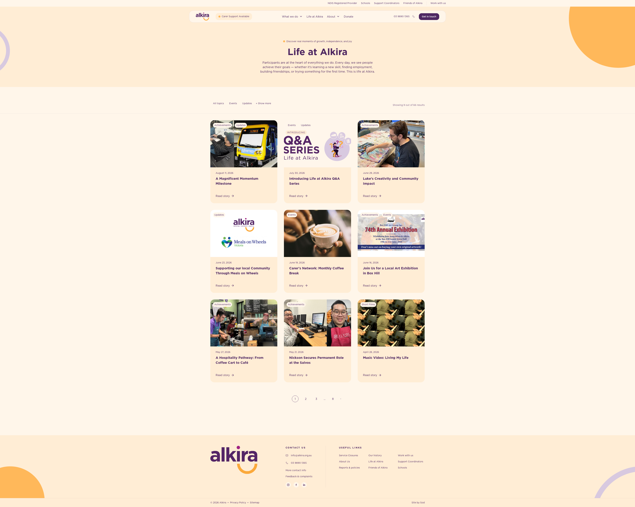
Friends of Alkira (412, 3)
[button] (292, 16)
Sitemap (254, 502)
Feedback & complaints (299, 476)
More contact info (296, 470)
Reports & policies (349, 467)
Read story (223, 196)
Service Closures (348, 455)
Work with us (438, 3)
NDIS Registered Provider (342, 3)
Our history (375, 455)
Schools (365, 3)
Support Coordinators (386, 3)
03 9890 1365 (402, 16)
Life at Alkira (375, 461)
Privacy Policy (238, 502)
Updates (247, 103)
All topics (218, 103)
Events (233, 103)
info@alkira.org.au (301, 455)
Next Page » (341, 398)
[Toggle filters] (263, 103)
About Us (344, 461)
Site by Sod (418, 502)
